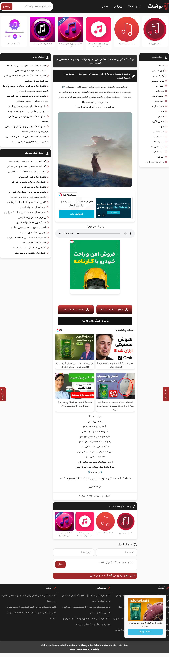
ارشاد (161, 111)
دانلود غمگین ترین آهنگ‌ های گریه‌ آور (27, 192)
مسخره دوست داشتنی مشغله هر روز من (26, 238)
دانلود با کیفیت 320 (112, 310)
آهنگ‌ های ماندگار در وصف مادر (30, 253)
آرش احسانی (158, 71)
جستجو (6, 6)
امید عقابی (159, 137)
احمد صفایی (158, 106)
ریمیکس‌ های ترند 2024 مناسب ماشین (27, 172)
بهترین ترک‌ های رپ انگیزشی (32, 217)
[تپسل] (60, 194)
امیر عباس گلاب (156, 147)
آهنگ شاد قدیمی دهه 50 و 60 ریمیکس (26, 167)
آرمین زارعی (158, 76)
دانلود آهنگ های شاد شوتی (32, 177)
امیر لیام (160, 157)
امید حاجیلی (158, 132)
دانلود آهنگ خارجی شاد (34, 243)
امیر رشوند (159, 142)
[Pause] (99, 215)
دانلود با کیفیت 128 (73, 310)
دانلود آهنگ (134, 6)
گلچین (120, 59)
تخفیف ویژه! (145, 632)
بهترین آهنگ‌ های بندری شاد (31, 233)
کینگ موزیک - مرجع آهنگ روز (31, 222)
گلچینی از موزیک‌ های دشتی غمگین (28, 228)
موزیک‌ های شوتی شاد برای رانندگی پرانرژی (25, 212)
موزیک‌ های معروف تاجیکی (32, 207)
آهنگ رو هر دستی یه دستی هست (29, 248)
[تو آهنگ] (156, 6)
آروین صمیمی (157, 81)
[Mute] (104, 215)
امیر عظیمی (158, 152)
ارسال (60, 564)
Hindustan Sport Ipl (154, 162)
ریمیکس (117, 6)
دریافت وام (76, 214)
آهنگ (107, 496)
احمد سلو (159, 101)
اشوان (161, 116)
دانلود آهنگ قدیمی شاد (34, 187)
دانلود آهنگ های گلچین (95, 321)
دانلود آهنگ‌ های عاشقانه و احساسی (28, 197)
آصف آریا (160, 86)
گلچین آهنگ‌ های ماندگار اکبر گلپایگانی (26, 202)
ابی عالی (160, 91)
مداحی (104, 6)
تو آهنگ (129, 59)
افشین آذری (158, 121)
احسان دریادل (157, 96)
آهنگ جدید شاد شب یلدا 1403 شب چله (27, 162)
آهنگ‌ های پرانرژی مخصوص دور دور (28, 182)
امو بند (160, 126)
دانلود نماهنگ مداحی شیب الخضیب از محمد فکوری (31, 607)
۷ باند (161, 66)
